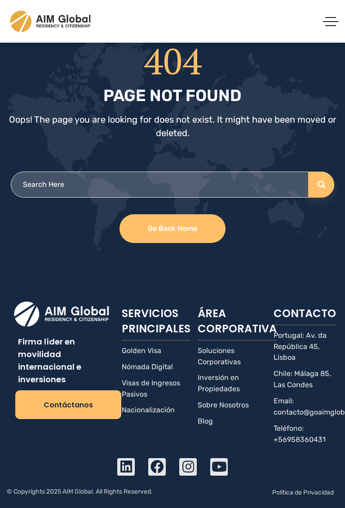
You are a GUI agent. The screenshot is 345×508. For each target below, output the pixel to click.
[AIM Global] (51, 21)
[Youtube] (219, 467)
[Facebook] (157, 467)
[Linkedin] (126, 467)
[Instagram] (188, 467)
